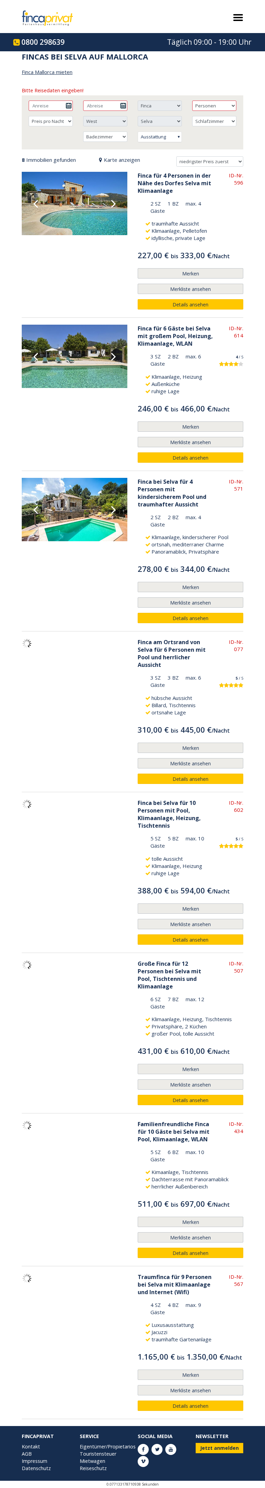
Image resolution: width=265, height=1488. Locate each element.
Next (113, 203)
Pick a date (68, 105)
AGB (27, 1453)
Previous (35, 203)
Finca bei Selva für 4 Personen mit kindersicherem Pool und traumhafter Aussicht (172, 493)
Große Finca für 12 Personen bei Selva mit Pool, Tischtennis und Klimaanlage (169, 975)
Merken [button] (190, 273)
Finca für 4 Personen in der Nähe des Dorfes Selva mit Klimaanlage (174, 183)
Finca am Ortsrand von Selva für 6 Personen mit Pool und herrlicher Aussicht (172, 653)
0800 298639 (43, 42)
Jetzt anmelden (219, 1448)
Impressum (34, 1461)
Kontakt (31, 1446)
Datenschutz (36, 1468)
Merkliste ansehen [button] (190, 289)
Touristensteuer (98, 1453)
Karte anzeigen (122, 159)
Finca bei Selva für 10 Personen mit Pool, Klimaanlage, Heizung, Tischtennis (169, 814)
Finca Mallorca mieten (47, 72)
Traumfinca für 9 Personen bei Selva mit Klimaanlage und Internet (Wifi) (175, 1284)
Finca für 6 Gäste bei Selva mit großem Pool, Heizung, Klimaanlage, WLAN (175, 336)
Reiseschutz (93, 1468)
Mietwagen (92, 1461)
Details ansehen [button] (190, 304)
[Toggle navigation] (235, 17)
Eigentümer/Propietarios (108, 1446)
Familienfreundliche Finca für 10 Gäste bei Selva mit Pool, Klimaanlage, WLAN (173, 1131)
